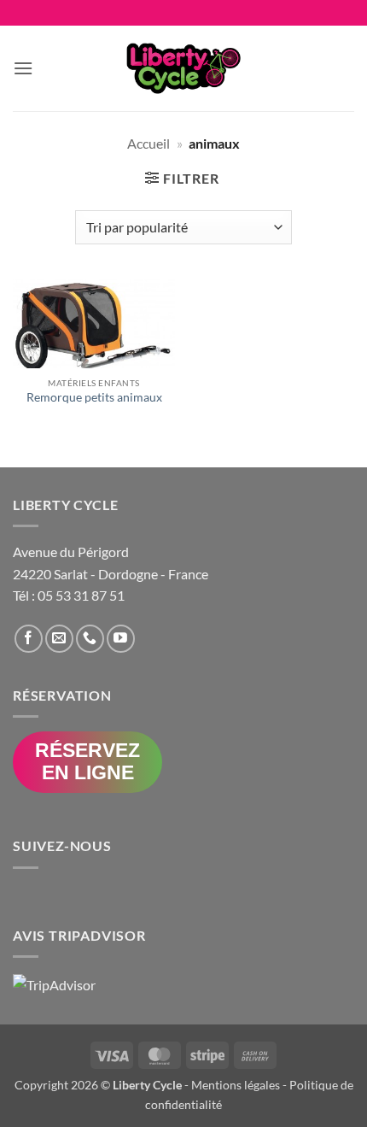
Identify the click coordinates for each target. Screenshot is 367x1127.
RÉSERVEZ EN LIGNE (87, 761)
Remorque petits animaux (94, 397)
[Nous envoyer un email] (59, 639)
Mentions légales (235, 1084)
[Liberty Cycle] (183, 68)
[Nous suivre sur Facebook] (29, 639)
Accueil (148, 143)
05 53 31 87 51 (81, 595)
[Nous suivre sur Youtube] (121, 639)
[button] (23, 68)
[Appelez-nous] (90, 639)
